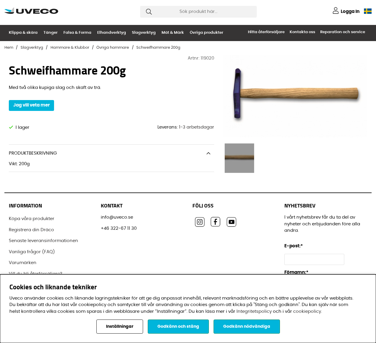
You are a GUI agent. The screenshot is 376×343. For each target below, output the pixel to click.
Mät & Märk (173, 33)
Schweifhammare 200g (158, 48)
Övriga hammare (112, 48)
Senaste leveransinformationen (43, 241)
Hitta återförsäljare (266, 32)
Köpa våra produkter (31, 219)
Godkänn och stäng (178, 327)
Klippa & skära (23, 33)
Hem (8, 48)
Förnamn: (296, 272)
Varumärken (22, 263)
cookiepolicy (307, 311)
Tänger (50, 33)
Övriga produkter (206, 33)
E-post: (294, 246)
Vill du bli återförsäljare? (35, 274)
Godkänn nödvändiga (246, 327)
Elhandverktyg (111, 33)
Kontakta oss (302, 32)
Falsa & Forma (77, 33)
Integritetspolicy (254, 311)
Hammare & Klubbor (70, 48)
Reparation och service (342, 32)
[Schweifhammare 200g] (239, 158)
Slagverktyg (144, 33)
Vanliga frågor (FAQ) (32, 252)
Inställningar (119, 327)
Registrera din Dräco (31, 230)
